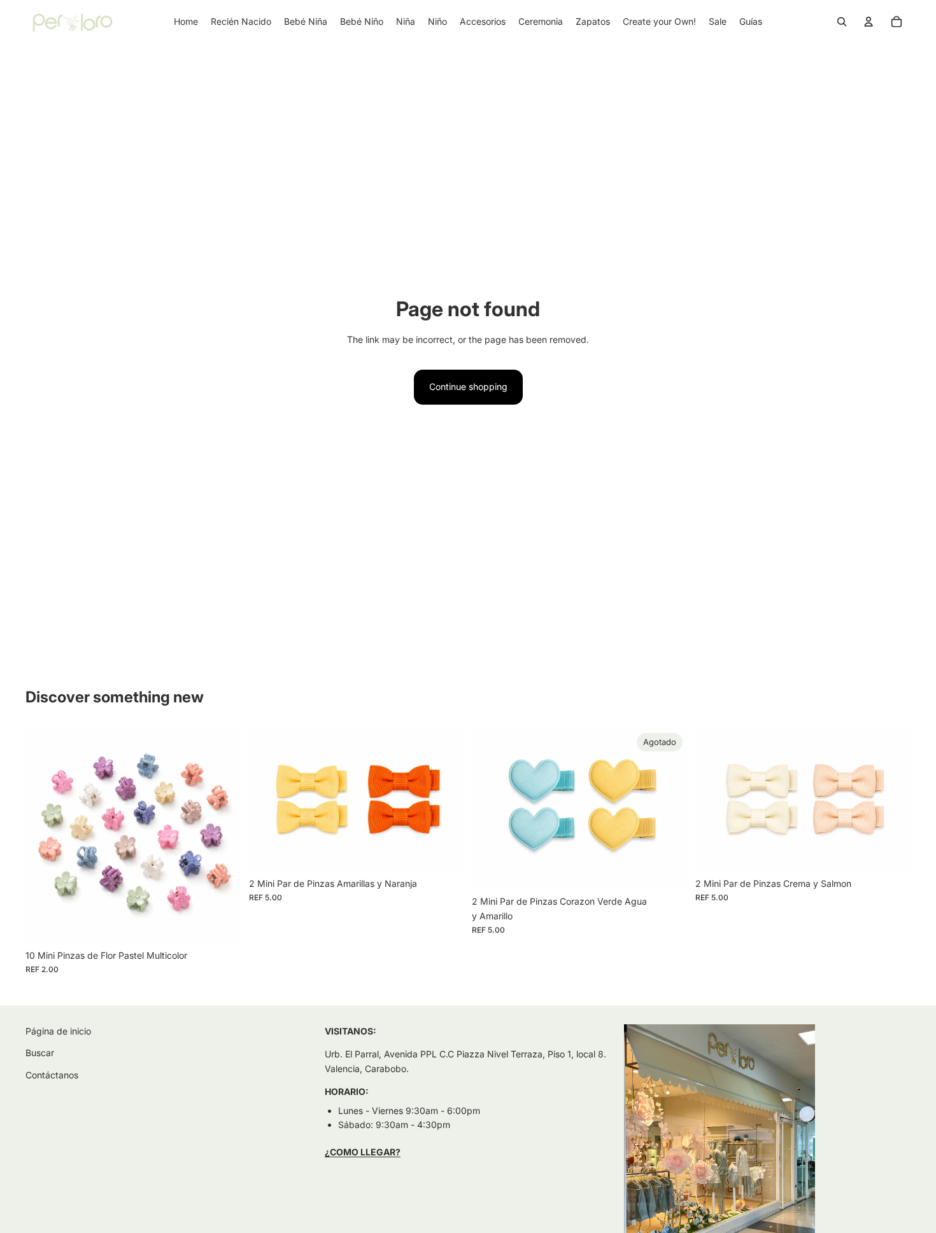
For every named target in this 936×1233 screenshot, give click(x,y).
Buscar (39, 1052)
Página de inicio (58, 1031)
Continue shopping (468, 386)
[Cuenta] (868, 22)
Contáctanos (51, 1074)
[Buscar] (842, 22)
